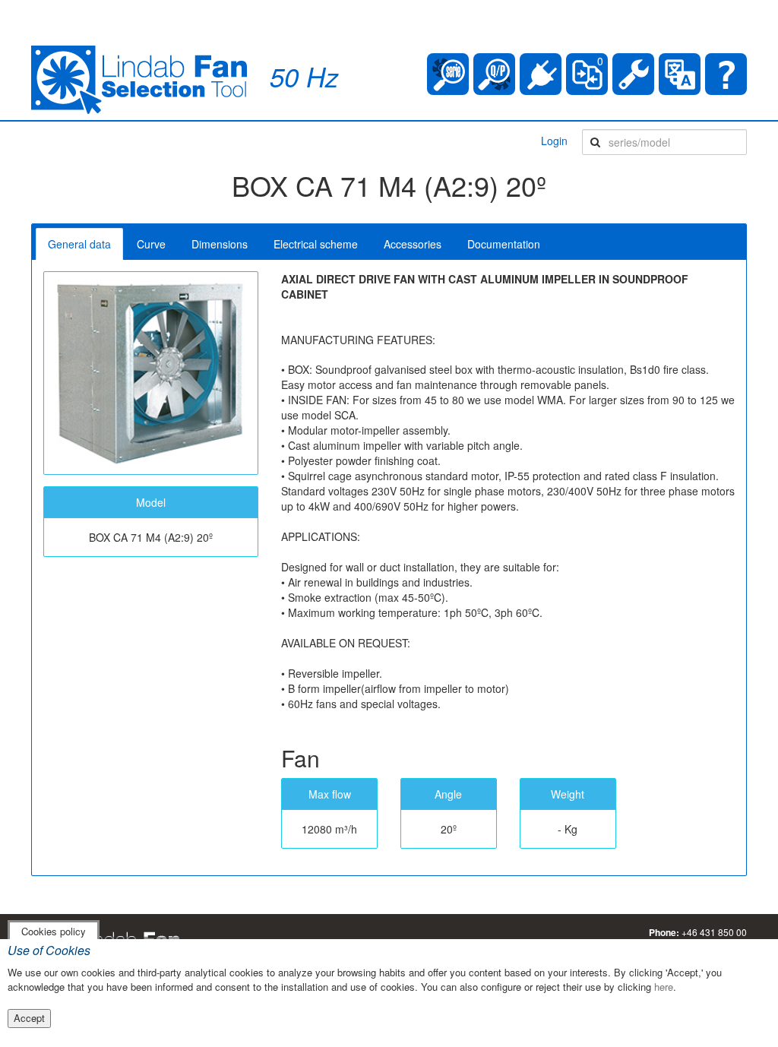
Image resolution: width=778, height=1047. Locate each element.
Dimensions (219, 243)
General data (79, 243)
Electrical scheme (316, 243)
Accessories (412, 243)
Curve (151, 243)
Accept (29, 1018)
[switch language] (680, 74)
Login (554, 140)
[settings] (633, 74)
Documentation (503, 243)
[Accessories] (540, 74)
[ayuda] (726, 74)
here (663, 986)
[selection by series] (448, 74)
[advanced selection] (494, 74)
